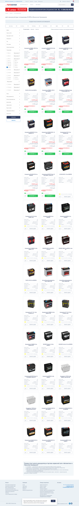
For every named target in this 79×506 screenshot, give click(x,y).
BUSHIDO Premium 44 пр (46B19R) (65, 344)
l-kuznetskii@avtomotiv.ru (68, 487)
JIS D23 (9, 69)
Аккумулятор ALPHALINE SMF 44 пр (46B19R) (65, 409)
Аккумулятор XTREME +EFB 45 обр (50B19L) (48, 91)
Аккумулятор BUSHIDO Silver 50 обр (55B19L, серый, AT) (48, 175)
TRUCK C (9, 90)
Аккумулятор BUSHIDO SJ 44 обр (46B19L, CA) (65, 49)
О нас (27, 1)
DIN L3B (9, 63)
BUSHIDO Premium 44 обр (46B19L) (48, 345)
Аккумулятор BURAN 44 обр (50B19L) (48, 377)
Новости (31, 1)
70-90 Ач (34, 26)
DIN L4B (9, 65)
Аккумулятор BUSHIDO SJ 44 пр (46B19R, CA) (31, 133)
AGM (57, 26)
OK (53, 500)
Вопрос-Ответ (43, 487)
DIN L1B (9, 62)
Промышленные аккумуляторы (11, 490)
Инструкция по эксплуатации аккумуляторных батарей (46, 496)
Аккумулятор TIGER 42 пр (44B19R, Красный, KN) (31, 409)
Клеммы (7, 492)
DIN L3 (9, 55)
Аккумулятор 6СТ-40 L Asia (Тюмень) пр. (31, 313)
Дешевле (32, 29)
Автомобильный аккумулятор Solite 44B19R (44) (65, 281)
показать (13, 117)
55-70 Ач (22, 26)
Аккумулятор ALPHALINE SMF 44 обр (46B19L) (48, 409)
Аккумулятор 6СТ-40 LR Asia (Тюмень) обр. (65, 313)
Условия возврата (43, 488)
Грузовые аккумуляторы (10, 486)
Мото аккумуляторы (9, 487)
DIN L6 (16, 65)
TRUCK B (9, 87)
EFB (68, 26)
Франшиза (40, 1)
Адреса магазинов (44, 484)
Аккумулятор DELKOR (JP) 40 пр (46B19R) (31, 175)
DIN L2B (16, 62)
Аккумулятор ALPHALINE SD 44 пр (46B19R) (48, 441)
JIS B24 (16, 67)
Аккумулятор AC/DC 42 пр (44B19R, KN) (65, 133)
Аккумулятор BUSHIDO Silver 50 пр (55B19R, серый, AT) (31, 377)
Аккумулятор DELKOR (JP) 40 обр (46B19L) (48, 49)
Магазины (38, 4)
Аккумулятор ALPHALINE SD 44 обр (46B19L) (31, 441)
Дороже (37, 29)
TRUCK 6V (17, 79)
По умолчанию (26, 29)
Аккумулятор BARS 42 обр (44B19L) (65, 441)
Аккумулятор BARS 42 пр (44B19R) (48, 217)
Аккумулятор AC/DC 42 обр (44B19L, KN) (31, 217)
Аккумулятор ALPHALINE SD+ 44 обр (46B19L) (48, 133)
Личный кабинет (43, 494)
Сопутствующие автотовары (11, 494)
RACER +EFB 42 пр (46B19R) (31, 280)
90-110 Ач (45, 26)
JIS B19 (9, 67)
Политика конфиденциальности (46, 491)
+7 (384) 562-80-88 (70, 486)
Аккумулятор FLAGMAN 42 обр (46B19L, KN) (48, 313)
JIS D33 (16, 77)
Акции (35, 1)
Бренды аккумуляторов (27, 490)
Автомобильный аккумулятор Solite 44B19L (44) (48, 281)
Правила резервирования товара (47, 492)
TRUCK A (9, 84)
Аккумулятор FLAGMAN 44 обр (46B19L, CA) (31, 249)
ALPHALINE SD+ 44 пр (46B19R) (65, 174)
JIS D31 (9, 75)
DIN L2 (9, 53)
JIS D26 (9, 72)
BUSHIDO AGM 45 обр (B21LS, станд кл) (48, 249)
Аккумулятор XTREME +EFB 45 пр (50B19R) (31, 49)
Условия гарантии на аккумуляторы (47, 490)
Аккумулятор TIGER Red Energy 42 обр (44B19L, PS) (65, 91)
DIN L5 (9, 58)
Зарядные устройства (9, 491)
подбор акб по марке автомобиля (39, 21)
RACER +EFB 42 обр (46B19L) (31, 90)
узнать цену (67, 196)
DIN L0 (9, 60)
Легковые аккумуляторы (10, 484)
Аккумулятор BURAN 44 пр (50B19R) (65, 217)
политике (42, 502)
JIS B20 (9, 77)
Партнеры (25, 486)
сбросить (13, 120)
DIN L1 (16, 60)
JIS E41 (9, 79)
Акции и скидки (43, 486)
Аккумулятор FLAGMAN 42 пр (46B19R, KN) (31, 345)
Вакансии (25, 487)
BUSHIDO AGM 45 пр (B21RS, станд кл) (65, 249)
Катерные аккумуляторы (10, 488)
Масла (31, 4)
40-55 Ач (11, 26)
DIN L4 (16, 63)
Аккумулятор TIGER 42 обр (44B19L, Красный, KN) (65, 377)
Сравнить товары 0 (66, 1)
